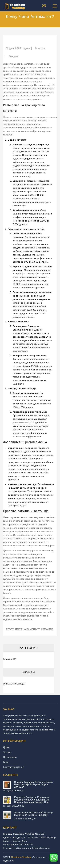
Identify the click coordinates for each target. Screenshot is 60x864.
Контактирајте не (13, 767)
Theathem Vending (21, 857)
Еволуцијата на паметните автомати (29, 629)
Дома (6, 747)
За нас (7, 752)
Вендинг (13, 56)
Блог (6, 762)
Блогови (40, 48)
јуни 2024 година (12, 683)
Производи (10, 757)
